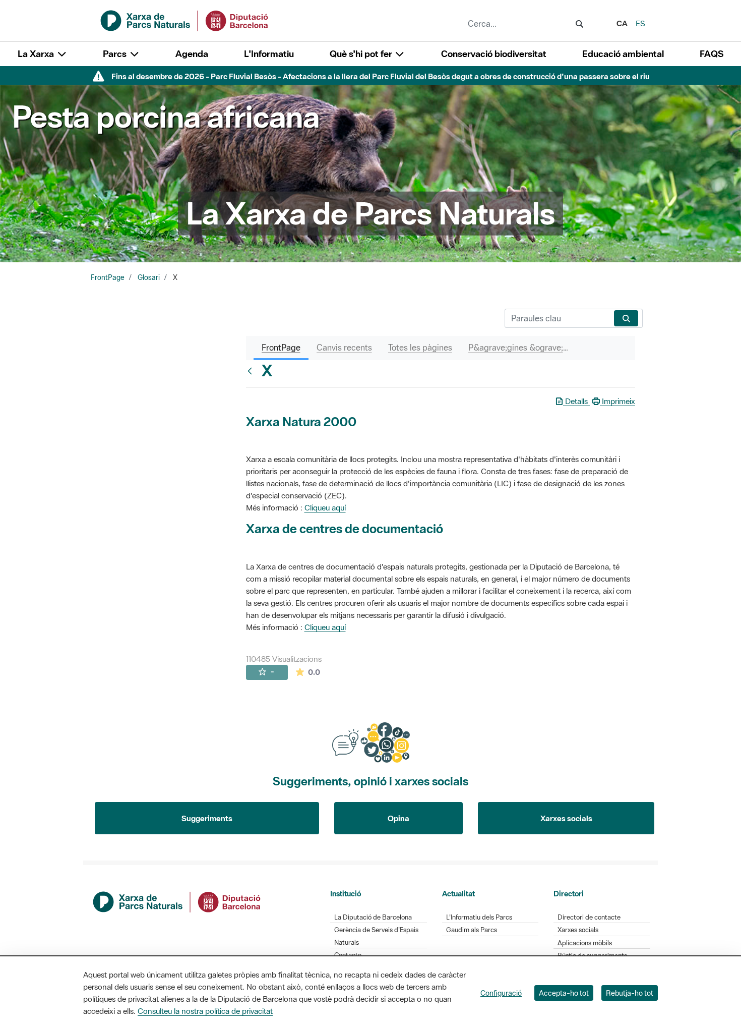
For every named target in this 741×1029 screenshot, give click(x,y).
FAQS (711, 54)
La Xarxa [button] (37, 54)
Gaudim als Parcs (471, 930)
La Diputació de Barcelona (373, 917)
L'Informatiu (269, 54)
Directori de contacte (589, 917)
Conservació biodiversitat (493, 54)
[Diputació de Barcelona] (177, 901)
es (640, 23)
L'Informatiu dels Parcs (479, 917)
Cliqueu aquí (325, 507)
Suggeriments (206, 818)
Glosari (149, 277)
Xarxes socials (566, 818)
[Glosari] (252, 371)
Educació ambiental (623, 54)
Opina (398, 818)
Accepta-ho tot (564, 993)
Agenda (191, 54)
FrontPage (108, 277)
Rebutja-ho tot (629, 993)
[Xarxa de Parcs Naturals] (185, 20)
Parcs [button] (116, 54)
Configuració (501, 993)
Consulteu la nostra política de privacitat (205, 1011)
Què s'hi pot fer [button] (362, 54)
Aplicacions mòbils (585, 943)
